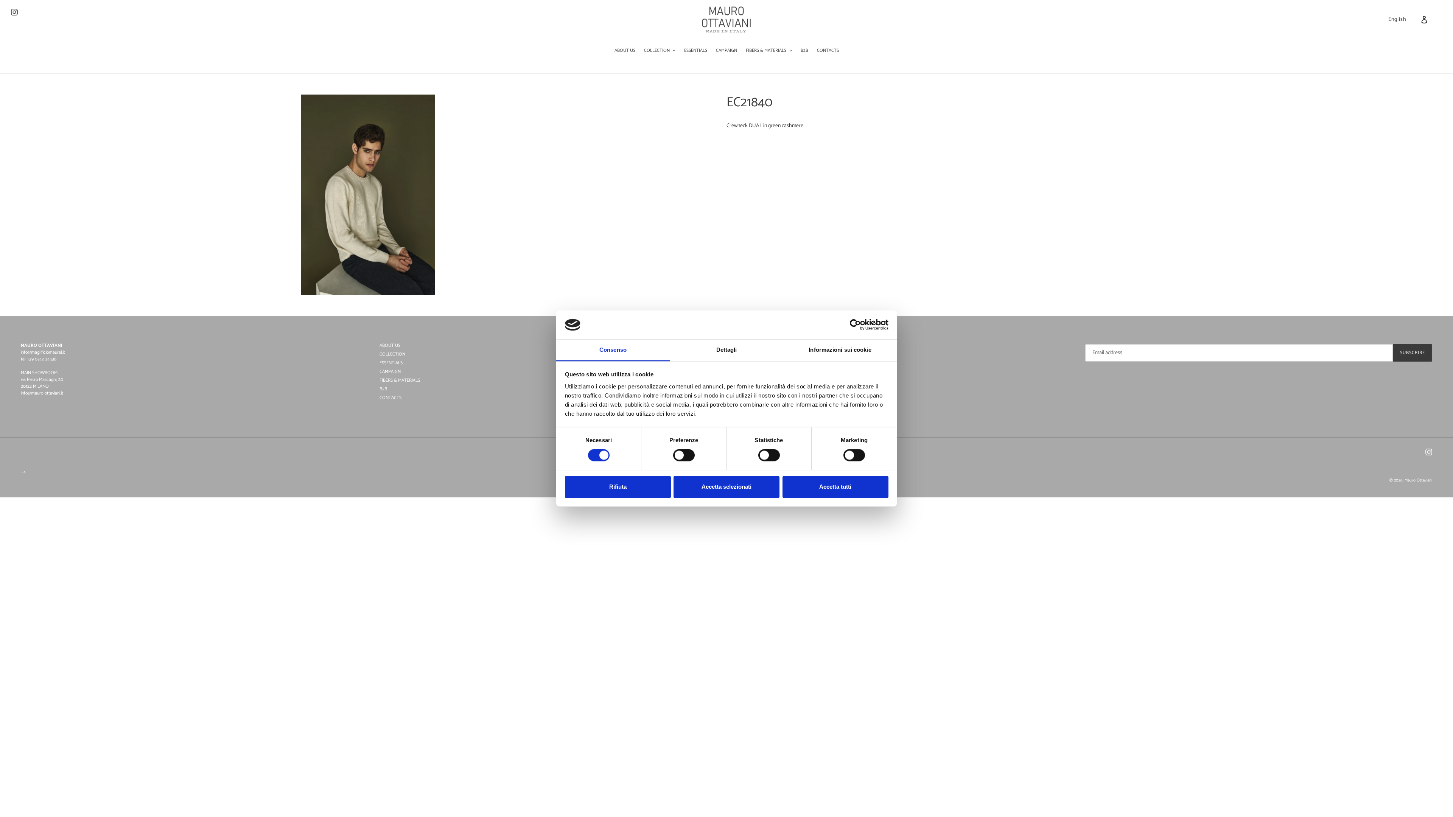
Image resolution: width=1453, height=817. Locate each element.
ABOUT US (390, 345)
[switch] (684, 455)
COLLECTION (392, 354)
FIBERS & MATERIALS (400, 380)
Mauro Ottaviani (1418, 480)
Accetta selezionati (726, 486)
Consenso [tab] (613, 349)
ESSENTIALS (391, 363)
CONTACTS (390, 397)
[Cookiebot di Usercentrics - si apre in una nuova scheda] (855, 325)
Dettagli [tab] (726, 349)
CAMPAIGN (390, 371)
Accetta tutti (835, 486)
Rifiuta (618, 486)
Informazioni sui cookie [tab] (840, 349)
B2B (383, 389)
